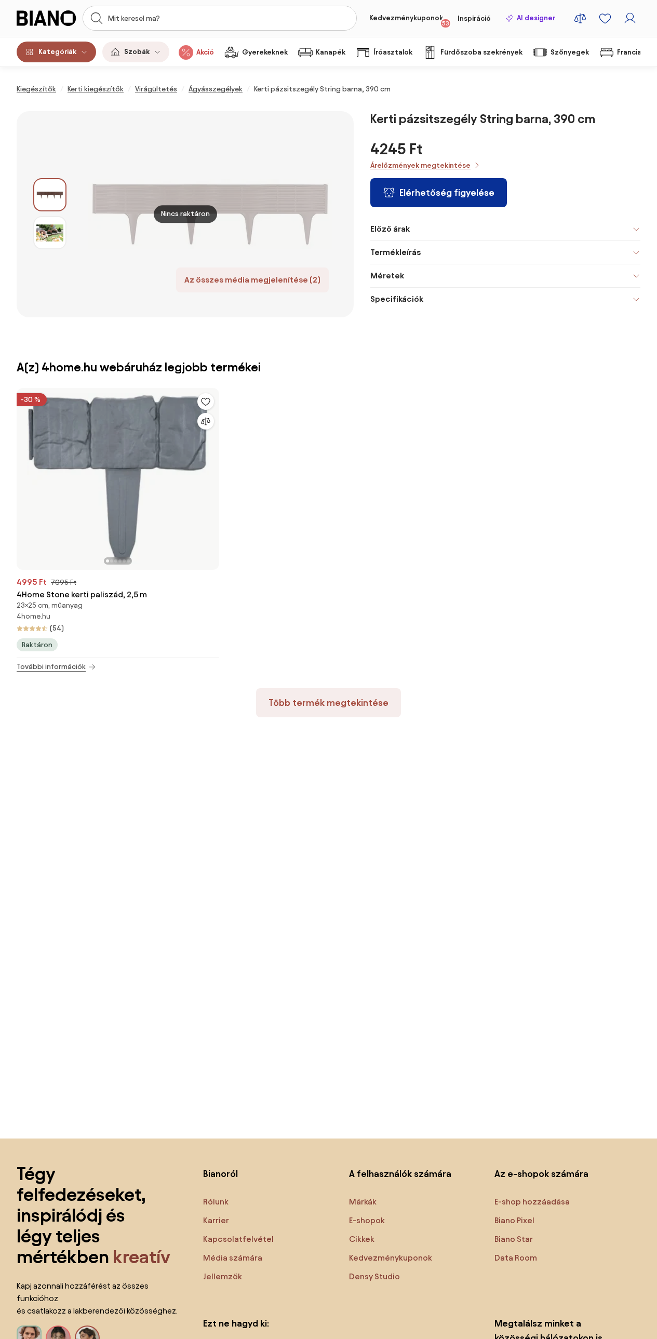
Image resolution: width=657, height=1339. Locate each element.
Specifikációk (396, 298)
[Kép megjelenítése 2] (49, 232)
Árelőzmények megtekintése (420, 165)
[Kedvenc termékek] (605, 18)
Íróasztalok (392, 52)
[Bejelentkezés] (630, 18)
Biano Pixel (514, 1220)
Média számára (232, 1257)
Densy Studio (374, 1276)
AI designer (536, 18)
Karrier (216, 1220)
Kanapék (330, 52)
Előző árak (390, 228)
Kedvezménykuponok (409, 20)
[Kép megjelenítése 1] (49, 194)
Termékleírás (395, 252)
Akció (205, 52)
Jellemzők (222, 1276)
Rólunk (216, 1201)
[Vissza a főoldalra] (46, 18)
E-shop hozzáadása (532, 1201)
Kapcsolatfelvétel (238, 1239)
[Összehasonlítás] (205, 421)
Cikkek (361, 1239)
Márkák (363, 1201)
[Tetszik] (205, 401)
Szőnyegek (570, 52)
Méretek (387, 275)
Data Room (515, 1257)
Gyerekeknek (265, 52)
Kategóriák (57, 52)
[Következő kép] (200, 476)
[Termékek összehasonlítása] (580, 18)
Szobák (137, 52)
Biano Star (513, 1239)
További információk (51, 667)
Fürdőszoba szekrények (481, 52)
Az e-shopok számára (541, 1174)
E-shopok (367, 1220)
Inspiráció (474, 18)
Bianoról (220, 1174)
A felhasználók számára (400, 1174)
